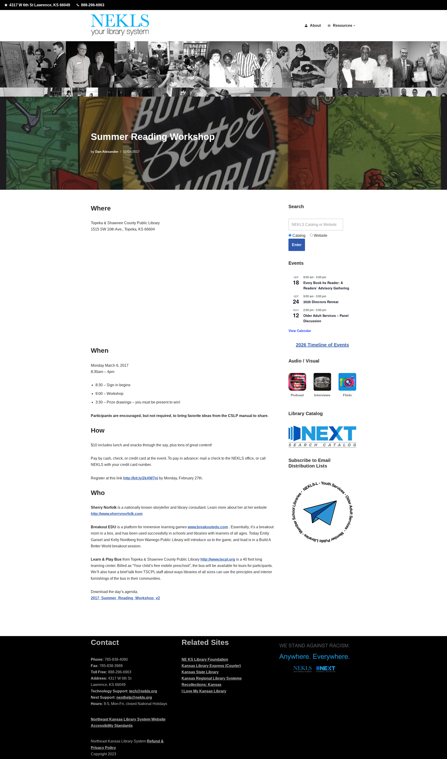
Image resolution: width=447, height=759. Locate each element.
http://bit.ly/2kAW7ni (140, 478)
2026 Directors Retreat (321, 301)
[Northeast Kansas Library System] (120, 25)
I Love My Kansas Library (204, 691)
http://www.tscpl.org (217, 559)
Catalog (298, 235)
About (315, 25)
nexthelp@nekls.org (134, 697)
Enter (296, 245)
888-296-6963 (92, 5)
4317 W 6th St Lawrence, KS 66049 (39, 5)
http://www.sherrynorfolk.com (116, 514)
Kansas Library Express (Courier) (211, 666)
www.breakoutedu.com (208, 527)
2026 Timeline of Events (322, 344)
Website (320, 235)
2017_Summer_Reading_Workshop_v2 (125, 598)
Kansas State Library (200, 672)
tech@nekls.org (143, 691)
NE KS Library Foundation (205, 659)
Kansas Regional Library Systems (212, 678)
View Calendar (299, 330)
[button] (354, 26)
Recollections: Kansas (201, 685)
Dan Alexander (106, 151)
